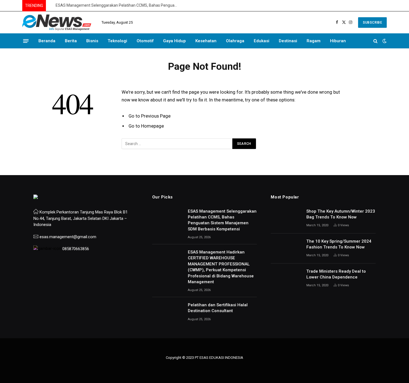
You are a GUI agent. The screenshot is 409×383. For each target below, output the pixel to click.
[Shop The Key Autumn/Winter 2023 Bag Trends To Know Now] (286, 218)
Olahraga (235, 40)
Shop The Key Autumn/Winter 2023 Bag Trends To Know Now (340, 214)
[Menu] (26, 41)
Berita (71, 40)
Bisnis (92, 40)
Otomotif (145, 40)
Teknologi (117, 40)
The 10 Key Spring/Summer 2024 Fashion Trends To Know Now (338, 244)
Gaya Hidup (174, 40)
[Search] (375, 41)
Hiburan (338, 40)
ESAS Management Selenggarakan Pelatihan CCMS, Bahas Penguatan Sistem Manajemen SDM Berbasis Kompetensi (118, 5)
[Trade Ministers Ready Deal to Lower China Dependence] (286, 278)
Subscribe (372, 22)
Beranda (46, 40)
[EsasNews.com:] (57, 22)
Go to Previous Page (150, 116)
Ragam (314, 40)
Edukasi (261, 40)
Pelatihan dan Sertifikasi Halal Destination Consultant (218, 307)
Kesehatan (205, 40)
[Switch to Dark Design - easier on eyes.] (384, 41)
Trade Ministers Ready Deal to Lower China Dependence (336, 274)
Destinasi (288, 40)
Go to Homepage (146, 126)
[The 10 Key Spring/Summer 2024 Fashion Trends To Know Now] (286, 248)
